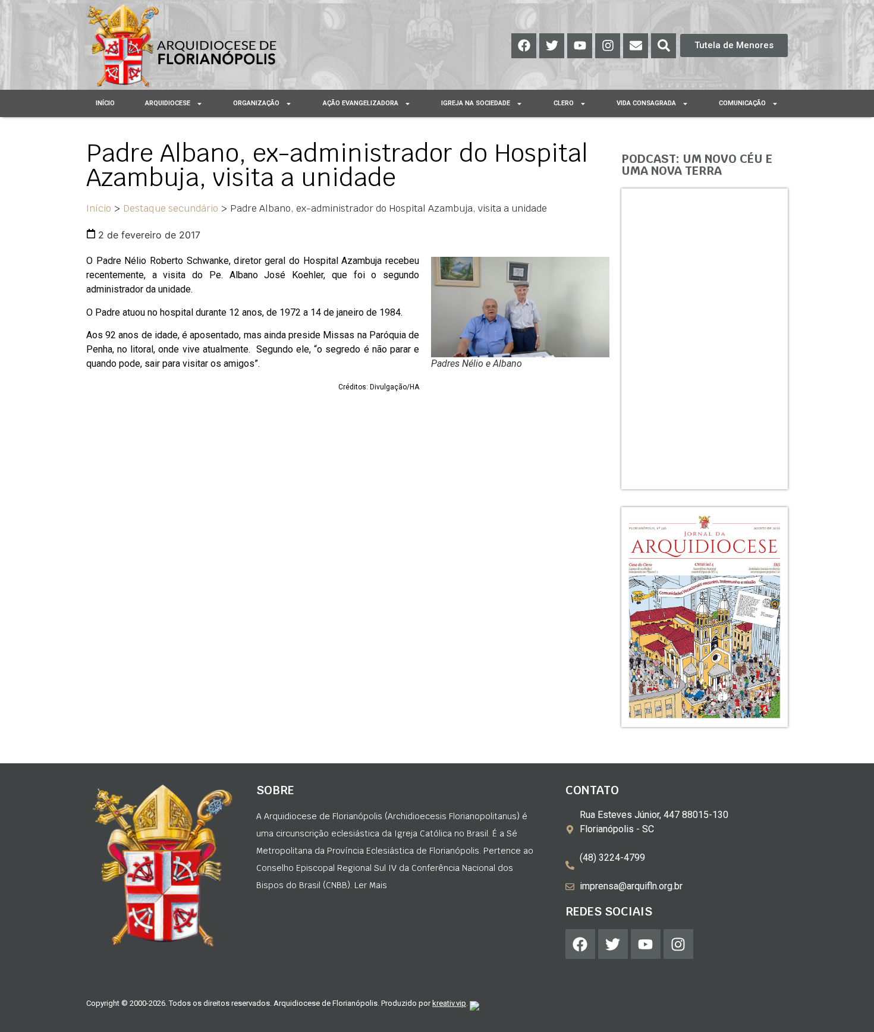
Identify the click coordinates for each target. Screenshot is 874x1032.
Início (105, 103)
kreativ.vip (449, 1003)
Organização (256, 103)
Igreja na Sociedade (475, 103)
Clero (564, 103)
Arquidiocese (167, 103)
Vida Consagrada (646, 103)
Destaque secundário (170, 208)
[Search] (663, 45)
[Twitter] (551, 45)
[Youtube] (579, 45)
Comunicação (742, 103)
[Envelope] (635, 45)
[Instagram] (607, 45)
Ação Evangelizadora (360, 103)
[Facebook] (523, 45)
